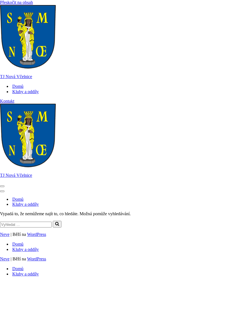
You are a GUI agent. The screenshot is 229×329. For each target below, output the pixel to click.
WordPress (36, 234)
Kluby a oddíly (25, 91)
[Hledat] (57, 224)
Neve (4, 234)
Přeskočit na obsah (16, 2)
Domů (17, 86)
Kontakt (7, 101)
